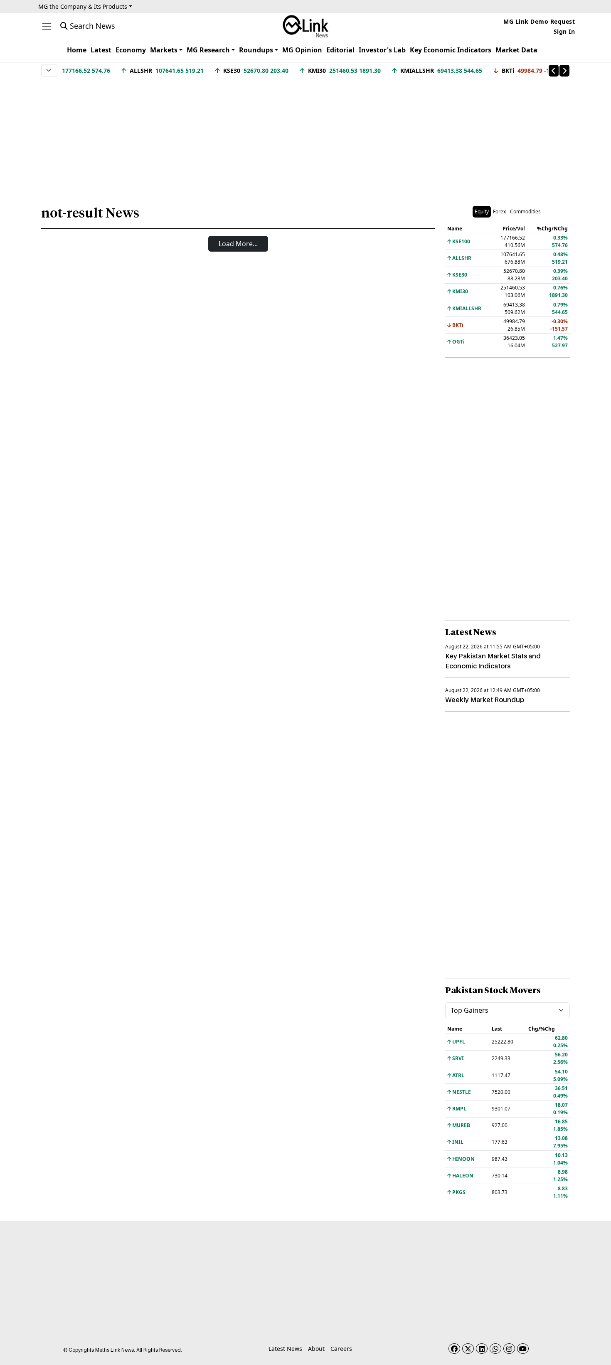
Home (76, 49)
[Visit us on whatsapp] (495, 1348)
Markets (163, 49)
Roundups (256, 49)
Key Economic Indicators (450, 49)
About (316, 1349)
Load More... (238, 243)
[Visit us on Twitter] (468, 1348)
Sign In (564, 31)
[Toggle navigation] (46, 26)
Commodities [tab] (525, 211)
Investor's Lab (382, 49)
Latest (101, 49)
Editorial (340, 49)
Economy (131, 49)
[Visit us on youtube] (523, 1348)
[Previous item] (554, 71)
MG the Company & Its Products (82, 6)
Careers (341, 1349)
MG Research (208, 49)
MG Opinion (302, 49)
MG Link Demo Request (539, 21)
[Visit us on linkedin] (482, 1348)
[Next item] (564, 71)
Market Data (516, 49)
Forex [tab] (499, 211)
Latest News (285, 1349)
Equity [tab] (482, 211)
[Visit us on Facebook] (454, 1348)
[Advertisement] (305, 137)
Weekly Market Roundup (484, 699)
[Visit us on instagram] (509, 1348)
